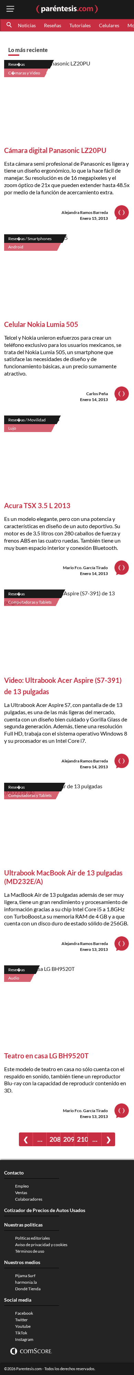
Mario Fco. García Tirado (85, 567)
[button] (9, 25)
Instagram (24, 1339)
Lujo (12, 428)
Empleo (22, 1186)
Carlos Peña (97, 393)
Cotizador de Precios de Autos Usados (44, 1210)
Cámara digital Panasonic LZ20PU (55, 150)
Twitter (21, 1319)
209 (68, 1139)
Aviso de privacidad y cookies (41, 1244)
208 (54, 1139)
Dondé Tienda (28, 1288)
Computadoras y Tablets (30, 602)
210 (82, 1139)
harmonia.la (26, 1282)
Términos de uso (29, 1251)
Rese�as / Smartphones (30, 238)
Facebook (24, 1313)
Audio (13, 978)
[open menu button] (10, 9)
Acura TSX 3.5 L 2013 (37, 505)
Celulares (109, 25)
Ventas (21, 1192)
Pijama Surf (25, 1275)
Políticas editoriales (32, 1238)
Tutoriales (80, 25)
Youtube (23, 1326)
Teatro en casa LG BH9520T (46, 1055)
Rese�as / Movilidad (27, 419)
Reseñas (52, 25)
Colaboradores (28, 1199)
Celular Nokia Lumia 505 (41, 324)
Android (15, 246)
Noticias (27, 25)
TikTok (21, 1332)
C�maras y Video (24, 72)
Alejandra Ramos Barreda (85, 212)
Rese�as (16, 64)
